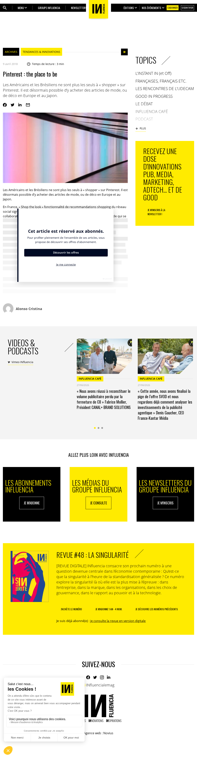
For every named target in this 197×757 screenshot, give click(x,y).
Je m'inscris (165, 502)
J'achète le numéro (71, 609)
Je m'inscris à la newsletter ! (156, 212)
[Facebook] (5, 105)
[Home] (98, 708)
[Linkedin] (20, 105)
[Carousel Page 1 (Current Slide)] (95, 428)
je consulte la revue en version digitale (118, 621)
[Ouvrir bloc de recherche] (5, 7)
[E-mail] (28, 105)
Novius (108, 733)
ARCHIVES (11, 52)
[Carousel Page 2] (98, 428)
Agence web (92, 733)
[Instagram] (102, 677)
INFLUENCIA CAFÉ (90, 378)
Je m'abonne (32, 502)
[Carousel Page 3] (102, 428)
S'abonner (172, 7)
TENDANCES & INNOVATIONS (41, 52)
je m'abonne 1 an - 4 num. (108, 609)
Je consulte (98, 502)
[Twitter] (12, 105)
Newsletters (79, 8)
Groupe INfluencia (49, 8)
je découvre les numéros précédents (156, 609)
